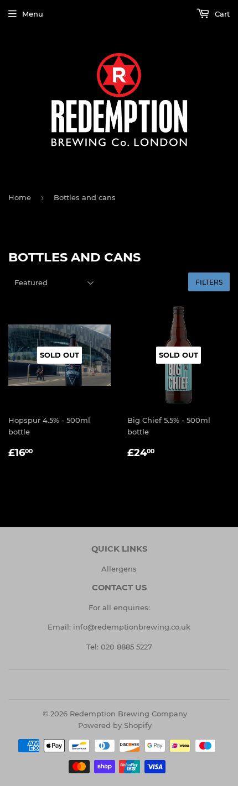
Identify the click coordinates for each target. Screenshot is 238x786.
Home (19, 197)
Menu (32, 13)
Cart (221, 13)
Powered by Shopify (115, 725)
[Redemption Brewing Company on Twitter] (87, 684)
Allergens (119, 568)
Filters (209, 282)
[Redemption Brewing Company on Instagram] (125, 684)
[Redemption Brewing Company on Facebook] (106, 684)
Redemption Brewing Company (128, 713)
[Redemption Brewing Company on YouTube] (145, 684)
